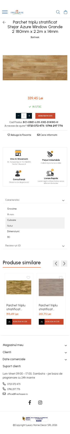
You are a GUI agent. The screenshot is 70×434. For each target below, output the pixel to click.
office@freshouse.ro (17, 394)
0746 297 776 (13, 389)
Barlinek (35, 37)
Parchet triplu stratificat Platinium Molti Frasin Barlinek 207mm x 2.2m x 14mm (50, 307)
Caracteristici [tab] (12, 200)
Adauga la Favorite (20, 134)
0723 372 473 (13, 384)
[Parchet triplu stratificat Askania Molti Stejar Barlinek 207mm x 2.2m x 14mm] (18, 287)
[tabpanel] (35, 67)
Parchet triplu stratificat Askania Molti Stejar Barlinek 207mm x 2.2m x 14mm (18, 307)
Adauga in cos (45, 116)
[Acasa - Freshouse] (17, 12)
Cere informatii (48, 134)
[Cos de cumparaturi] (65, 12)
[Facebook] (30, 403)
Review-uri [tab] (13, 245)
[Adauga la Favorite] (28, 278)
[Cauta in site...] (58, 12)
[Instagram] (40, 403)
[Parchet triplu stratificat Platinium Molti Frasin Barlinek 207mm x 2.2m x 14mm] (51, 287)
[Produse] (5, 12)
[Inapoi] (2, 22)
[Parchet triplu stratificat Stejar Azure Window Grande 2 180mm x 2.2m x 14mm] (35, 67)
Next (64, 71)
